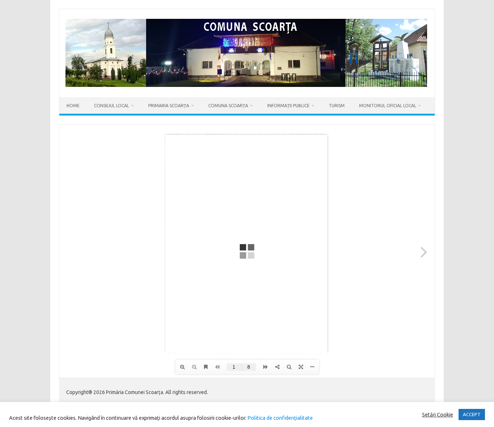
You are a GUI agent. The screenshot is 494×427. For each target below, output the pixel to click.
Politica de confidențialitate (279, 418)
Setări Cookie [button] (437, 414)
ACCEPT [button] (472, 414)
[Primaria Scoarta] (246, 85)
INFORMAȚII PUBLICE (288, 105)
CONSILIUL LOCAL (111, 105)
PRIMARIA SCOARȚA (168, 105)
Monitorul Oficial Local (387, 105)
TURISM (337, 105)
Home (73, 105)
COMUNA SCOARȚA (228, 105)
